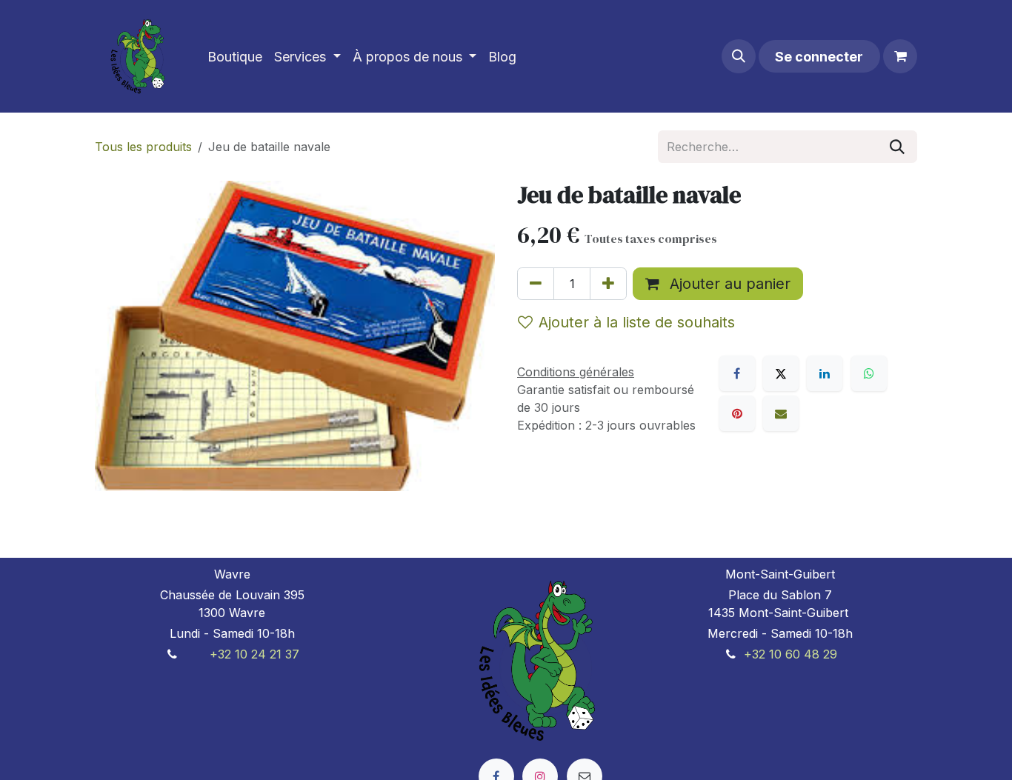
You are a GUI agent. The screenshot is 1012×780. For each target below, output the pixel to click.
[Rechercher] (897, 146)
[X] (781, 373)
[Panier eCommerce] (900, 56)
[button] (739, 56)
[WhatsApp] (869, 373)
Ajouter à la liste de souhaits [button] (637, 322)
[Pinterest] (737, 413)
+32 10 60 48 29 (790, 654)
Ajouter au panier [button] (727, 284)
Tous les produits (143, 146)
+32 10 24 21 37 (254, 654)
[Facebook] (737, 373)
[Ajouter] (608, 283)
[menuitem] (235, 57)
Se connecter (819, 56)
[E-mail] (781, 413)
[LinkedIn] (824, 373)
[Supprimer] (535, 283)
